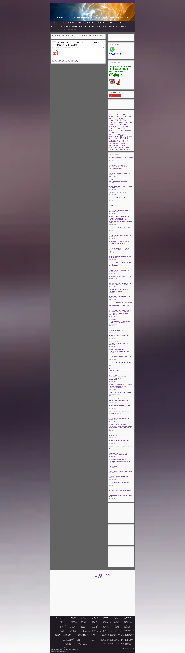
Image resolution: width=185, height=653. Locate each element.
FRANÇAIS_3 (62, 619)
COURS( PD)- (121, 132)
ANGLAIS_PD (75, 47)
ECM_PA (71, 623)
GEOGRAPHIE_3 (63, 625)
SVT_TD (125, 629)
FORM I (78, 638)
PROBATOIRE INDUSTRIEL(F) (68, 638)
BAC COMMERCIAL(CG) (67, 636)
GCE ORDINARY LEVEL (81, 635)
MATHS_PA (72, 618)
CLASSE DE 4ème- (122, 120)
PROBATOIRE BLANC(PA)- (74, 60)
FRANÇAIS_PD (94, 619)
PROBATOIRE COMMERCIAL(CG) (69, 639)
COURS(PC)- (113, 132)
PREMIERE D (90, 22)
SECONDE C (93, 636)
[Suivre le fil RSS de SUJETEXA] (52, 2)
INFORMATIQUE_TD (128, 622)
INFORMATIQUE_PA (74, 622)
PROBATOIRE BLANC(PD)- (71, 61)
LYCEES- (124, 138)
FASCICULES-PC (113, 638)
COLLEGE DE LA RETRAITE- (60, 60)
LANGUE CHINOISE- (114, 138)
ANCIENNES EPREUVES (70, 30)
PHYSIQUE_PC (84, 629)
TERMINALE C (111, 22)
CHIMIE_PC (83, 623)
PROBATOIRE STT (66, 642)
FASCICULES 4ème (129, 642)
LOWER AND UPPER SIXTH (82, 644)
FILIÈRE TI (54, 26)
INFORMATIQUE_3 (63, 623)
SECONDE (91, 26)
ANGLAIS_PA (64, 47)
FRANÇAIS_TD (127, 619)
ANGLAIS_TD (126, 621)
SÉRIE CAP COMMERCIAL (67, 644)
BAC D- (116, 118)
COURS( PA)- (128, 130)
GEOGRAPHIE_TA (106, 623)
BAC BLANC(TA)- (119, 114)
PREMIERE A (71, 22)
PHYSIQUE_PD (94, 627)
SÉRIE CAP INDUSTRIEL (67, 643)
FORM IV (79, 642)
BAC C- (111, 118)
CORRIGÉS (122, 26)
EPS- (118, 136)
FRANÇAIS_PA (73, 619)
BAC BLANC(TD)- (124, 116)
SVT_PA (71, 629)
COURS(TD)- (113, 136)
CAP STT (64, 647)
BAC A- (111, 114)
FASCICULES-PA (113, 636)
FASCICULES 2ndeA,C (95, 640)
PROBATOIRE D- (124, 147)
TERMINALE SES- (124, 149)
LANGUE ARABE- (129, 136)
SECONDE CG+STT (94, 638)
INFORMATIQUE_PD (96, 630)
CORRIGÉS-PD (121, 639)
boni (54, 47)
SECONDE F (93, 639)
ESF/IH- (123, 136)
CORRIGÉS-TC (121, 642)
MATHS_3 (62, 618)
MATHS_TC (116, 618)
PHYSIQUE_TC (116, 629)
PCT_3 (61, 627)
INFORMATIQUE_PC (85, 622)
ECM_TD (126, 625)
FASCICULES (112, 26)
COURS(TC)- (120, 134)
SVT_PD (93, 629)
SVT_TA (104, 630)
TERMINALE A (100, 22)
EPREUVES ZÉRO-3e (105, 635)
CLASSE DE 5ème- (116, 122)
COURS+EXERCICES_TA (107, 631)
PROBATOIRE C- (114, 147)
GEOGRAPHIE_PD (95, 625)
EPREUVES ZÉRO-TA (104, 640)
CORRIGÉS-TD (121, 643)
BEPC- (121, 118)
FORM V (78, 643)
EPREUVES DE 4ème (129, 635)
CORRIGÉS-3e (121, 635)
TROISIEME (61, 22)
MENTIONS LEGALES (102, 575)
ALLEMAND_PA (73, 631)
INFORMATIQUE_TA (107, 622)
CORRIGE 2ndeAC (94, 642)
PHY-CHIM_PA (73, 627)
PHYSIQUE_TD (127, 627)
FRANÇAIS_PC (83, 618)
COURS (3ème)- (119, 130)
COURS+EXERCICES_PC (85, 631)
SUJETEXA (92, 15)
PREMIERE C (80, 22)
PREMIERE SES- (114, 140)
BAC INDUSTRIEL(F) (66, 635)
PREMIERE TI (57, 635)
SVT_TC (115, 630)
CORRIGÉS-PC (121, 638)
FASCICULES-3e (113, 635)
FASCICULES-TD (113, 643)
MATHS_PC (83, 619)
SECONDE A (93, 635)
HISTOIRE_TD (127, 626)
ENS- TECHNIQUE (64, 26)
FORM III (78, 640)
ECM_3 (61, 622)
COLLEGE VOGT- (116, 128)
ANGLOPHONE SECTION (79, 26)
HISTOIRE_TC (116, 627)
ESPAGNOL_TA (106, 629)
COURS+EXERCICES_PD (96, 631)
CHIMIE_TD (126, 623)
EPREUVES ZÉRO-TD (105, 643)
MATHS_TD (126, 618)
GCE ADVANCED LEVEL (81, 636)
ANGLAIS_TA (105, 621)
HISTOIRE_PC (83, 627)
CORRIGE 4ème (128, 643)
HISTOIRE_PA (72, 626)
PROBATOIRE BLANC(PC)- (58, 61)
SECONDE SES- (113, 149)
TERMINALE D (121, 22)
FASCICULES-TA (113, 640)
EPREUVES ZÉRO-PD (105, 639)
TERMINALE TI (58, 636)
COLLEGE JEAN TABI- (125, 126)
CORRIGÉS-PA (121, 636)
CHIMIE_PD (94, 622)
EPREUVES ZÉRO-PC (105, 638)
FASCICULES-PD (113, 639)
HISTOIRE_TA (105, 626)
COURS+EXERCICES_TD (129, 630)
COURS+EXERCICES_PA (74, 632)
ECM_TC (115, 625)
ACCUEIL (53, 22)
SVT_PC (82, 630)
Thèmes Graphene (63, 651)
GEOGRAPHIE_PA (73, 625)
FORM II (78, 639)
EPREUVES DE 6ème (129, 638)
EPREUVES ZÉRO (102, 26)
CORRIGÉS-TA (121, 640)
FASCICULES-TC (113, 642)
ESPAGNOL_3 (62, 631)
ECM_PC (82, 625)
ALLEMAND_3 (62, 630)
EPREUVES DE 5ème (129, 636)
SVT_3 (61, 629)
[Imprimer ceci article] (103, 47)
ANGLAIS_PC (69, 47)
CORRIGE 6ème (128, 645)
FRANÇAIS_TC (116, 619)
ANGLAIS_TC (116, 621)
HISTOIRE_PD (94, 626)
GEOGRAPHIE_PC (84, 626)
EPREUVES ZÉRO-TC (104, 642)
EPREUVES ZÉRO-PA (105, 636)
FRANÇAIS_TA (105, 619)
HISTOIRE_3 (62, 626)
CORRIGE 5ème (128, 644)
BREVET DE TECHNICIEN (67, 645)
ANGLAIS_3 (62, 621)
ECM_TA (104, 625)
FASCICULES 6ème (129, 639)
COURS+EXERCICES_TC (118, 631)
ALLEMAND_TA (106, 627)
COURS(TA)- (112, 134)
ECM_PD (93, 623)
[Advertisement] (135, 104)
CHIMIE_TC (116, 622)
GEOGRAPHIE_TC (117, 626)
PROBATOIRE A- (124, 140)
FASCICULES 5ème (129, 640)
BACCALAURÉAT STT (67, 640)
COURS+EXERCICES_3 (64, 632)
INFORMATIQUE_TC (117, 623)
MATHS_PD (94, 618)
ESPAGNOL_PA (73, 630)
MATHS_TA (105, 618)
